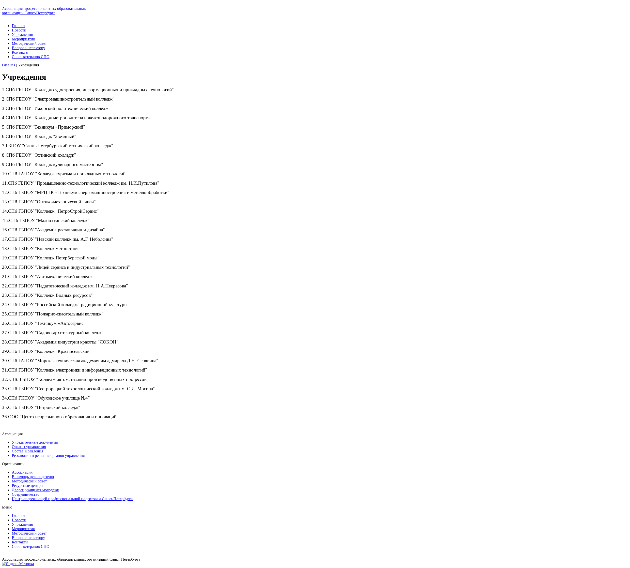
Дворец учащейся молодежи (35, 490)
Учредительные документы (35, 442)
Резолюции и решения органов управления (48, 455)
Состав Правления (27, 451)
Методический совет (29, 43)
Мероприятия (23, 39)
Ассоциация (22, 472)
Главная (18, 26)
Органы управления (29, 447)
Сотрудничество (25, 494)
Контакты (20, 52)
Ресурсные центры (27, 485)
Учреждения (22, 34)
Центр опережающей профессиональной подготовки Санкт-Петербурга (72, 499)
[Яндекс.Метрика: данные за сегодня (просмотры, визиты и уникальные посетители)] (18, 564)
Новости (19, 30)
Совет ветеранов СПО (30, 57)
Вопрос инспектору (28, 48)
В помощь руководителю (33, 477)
